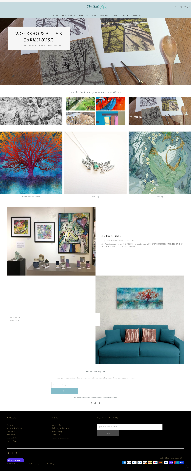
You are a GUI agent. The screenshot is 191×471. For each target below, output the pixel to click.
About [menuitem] (116, 15)
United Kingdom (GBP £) (171, 458)
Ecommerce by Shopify (47, 464)
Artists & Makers (14, 428)
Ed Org (160, 197)
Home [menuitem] (55, 15)
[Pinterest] (99, 404)
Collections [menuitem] (83, 15)
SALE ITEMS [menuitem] (105, 15)
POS (30, 464)
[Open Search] (170, 6)
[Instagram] (95, 404)
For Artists (11, 435)
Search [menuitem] (125, 15)
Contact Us (12, 438)
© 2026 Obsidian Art (16, 464)
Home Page (12, 441)
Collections (11, 432)
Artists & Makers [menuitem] (68, 15)
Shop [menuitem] (94, 15)
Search (10, 425)
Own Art (56, 435)
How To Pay (57, 432)
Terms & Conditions (60, 438)
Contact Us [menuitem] (136, 15)
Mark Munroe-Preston (31, 197)
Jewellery (95, 197)
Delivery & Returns (60, 428)
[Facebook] (91, 404)
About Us (56, 425)
